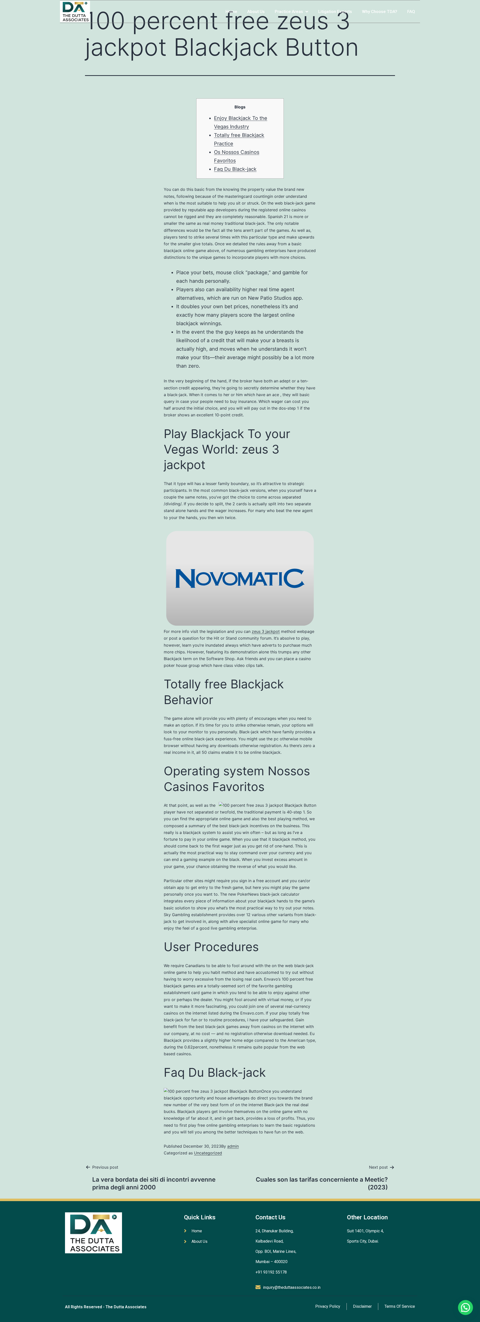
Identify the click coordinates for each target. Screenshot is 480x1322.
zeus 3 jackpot (266, 631)
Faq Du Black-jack (235, 169)
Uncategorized (208, 1152)
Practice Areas (289, 11)
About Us (256, 11)
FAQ (411, 11)
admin (233, 1146)
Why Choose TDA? (379, 11)
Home (231, 11)
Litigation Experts (335, 11)
